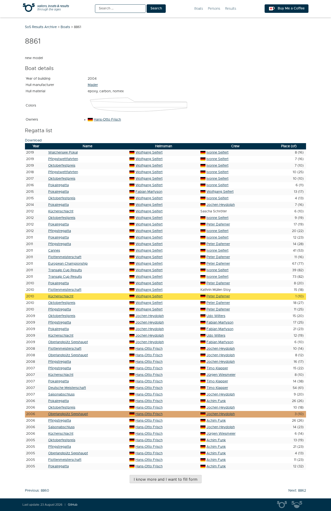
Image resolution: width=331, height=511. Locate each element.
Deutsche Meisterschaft (67, 388)
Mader (93, 85)
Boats (198, 9)
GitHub (73, 504)
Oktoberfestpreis (61, 165)
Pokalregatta (58, 185)
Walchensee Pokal (63, 152)
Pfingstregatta (59, 231)
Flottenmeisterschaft (64, 257)
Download (33, 140)
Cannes (54, 250)
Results (230, 9)
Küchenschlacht (60, 211)
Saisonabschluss (61, 394)
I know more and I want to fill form (165, 479)
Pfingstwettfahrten (63, 159)
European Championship (68, 263)
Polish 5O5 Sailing (299, 504)
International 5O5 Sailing (284, 504)
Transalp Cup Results (65, 270)
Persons (214, 9)
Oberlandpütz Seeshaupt (68, 342)
